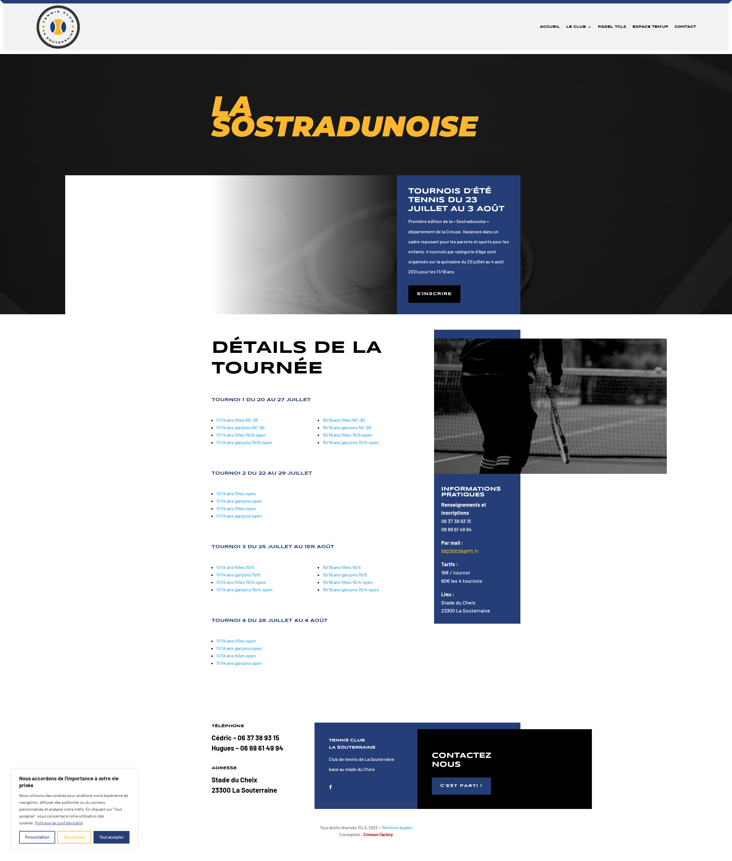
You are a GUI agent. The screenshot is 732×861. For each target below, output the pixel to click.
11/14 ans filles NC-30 (237, 420)
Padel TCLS (612, 26)
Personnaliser (37, 837)
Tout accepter (111, 837)
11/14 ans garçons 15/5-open (244, 442)
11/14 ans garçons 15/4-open (244, 589)
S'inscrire (434, 294)
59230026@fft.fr (460, 551)
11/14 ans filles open (236, 493)
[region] (74, 809)
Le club (576, 26)
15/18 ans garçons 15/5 (345, 574)
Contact (685, 26)
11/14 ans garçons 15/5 (238, 574)
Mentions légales (397, 827)
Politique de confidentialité (59, 822)
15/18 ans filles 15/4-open (348, 582)
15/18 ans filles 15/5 (342, 567)
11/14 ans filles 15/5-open (241, 435)
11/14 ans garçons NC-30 (240, 427)
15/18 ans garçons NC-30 (347, 427)
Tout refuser (74, 837)
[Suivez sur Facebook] (330, 787)
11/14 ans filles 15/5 (235, 567)
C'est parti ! (461, 786)
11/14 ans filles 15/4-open (241, 582)
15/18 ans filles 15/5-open (348, 435)
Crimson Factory (378, 834)
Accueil (550, 26)
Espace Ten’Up (650, 26)
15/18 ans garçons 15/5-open (351, 442)
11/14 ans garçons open (239, 501)
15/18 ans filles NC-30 (344, 420)
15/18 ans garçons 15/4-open (351, 589)
